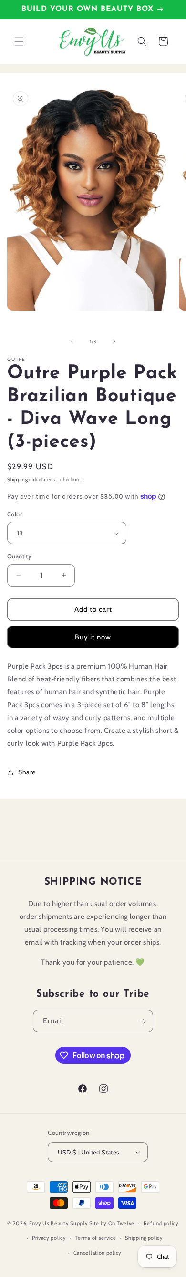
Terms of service (95, 1238)
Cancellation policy (97, 1252)
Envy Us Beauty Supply (58, 1223)
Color (14, 514)
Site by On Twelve (111, 1223)
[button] (19, 41)
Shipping (17, 479)
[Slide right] (113, 341)
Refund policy (161, 1223)
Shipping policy (144, 1238)
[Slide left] (72, 341)
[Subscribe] (142, 1021)
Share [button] (27, 772)
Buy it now (93, 637)
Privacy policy (49, 1238)
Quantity (19, 556)
